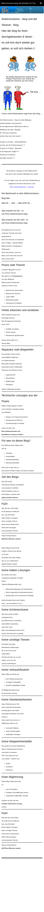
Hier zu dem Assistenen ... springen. (22, 187)
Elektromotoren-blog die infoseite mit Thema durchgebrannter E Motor (22, 3)
